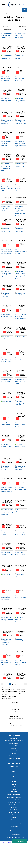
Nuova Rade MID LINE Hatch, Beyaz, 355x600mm (21, 480)
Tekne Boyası (14, 738)
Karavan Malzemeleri (14, 758)
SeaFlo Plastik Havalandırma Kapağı (7, 220)
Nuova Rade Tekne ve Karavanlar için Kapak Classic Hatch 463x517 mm (7, 523)
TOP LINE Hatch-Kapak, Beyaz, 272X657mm (7, 307)
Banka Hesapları (14, 812)
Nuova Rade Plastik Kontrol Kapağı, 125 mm (7, 242)
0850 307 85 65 (15, 835)
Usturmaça (14, 748)
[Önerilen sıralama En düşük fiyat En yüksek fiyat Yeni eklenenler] (14, 29)
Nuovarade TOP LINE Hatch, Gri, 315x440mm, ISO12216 (7, 156)
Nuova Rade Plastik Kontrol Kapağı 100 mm (21, 242)
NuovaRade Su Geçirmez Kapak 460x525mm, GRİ (20, 177)
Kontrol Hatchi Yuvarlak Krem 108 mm (7, 674)
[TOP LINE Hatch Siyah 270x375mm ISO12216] (7, 471)
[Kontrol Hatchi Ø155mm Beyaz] (7, 385)
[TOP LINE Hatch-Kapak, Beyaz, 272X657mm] (7, 298)
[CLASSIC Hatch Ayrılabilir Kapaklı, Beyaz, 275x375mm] (21, 536)
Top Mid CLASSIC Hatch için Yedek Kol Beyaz (21, 350)
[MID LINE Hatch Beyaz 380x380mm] (21, 493)
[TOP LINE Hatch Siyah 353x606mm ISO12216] (21, 450)
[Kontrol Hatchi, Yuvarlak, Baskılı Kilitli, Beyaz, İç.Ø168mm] (7, 623)
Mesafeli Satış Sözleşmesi (14, 794)
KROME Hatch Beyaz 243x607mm (7, 587)
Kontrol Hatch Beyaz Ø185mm (7, 436)
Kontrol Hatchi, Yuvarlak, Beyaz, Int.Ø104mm (21, 415)
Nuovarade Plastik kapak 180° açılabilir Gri (7, 134)
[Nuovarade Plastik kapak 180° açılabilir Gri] (7, 125)
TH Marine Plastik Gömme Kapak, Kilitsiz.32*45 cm (7, 47)
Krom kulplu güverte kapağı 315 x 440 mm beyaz (7, 610)
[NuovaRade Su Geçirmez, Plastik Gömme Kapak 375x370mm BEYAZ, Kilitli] (7, 169)
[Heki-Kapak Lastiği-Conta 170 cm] (7, 342)
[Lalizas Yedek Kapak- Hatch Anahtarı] (21, 60)
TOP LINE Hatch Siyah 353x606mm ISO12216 (21, 458)
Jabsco (14, 769)
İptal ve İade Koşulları (14, 800)
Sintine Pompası (14, 756)
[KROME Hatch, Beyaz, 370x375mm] (21, 558)
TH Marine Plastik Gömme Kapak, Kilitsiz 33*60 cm (7, 69)
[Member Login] (20, 4)
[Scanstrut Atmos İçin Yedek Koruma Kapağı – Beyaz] (21, 82)
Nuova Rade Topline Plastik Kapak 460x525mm (21, 263)
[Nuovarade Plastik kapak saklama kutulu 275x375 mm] (21, 125)
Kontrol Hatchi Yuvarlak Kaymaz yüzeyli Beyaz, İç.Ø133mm (7, 653)
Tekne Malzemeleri (14, 761)
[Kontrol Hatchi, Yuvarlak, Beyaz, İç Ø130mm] (21, 385)
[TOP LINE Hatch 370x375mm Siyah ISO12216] (7, 450)
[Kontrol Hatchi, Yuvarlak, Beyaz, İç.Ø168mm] (21, 623)
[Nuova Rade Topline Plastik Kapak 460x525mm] (21, 255)
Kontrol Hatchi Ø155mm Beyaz (7, 392)
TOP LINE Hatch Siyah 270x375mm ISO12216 (7, 479)
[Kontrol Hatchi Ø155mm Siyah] (21, 363)
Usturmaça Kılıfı (14, 751)
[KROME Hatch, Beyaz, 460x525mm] (7, 558)
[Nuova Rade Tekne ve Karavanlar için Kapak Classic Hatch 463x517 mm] (7, 515)
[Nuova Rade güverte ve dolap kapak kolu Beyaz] (21, 104)
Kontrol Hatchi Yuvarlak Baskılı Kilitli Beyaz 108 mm (21, 674)
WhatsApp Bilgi (20, 841)
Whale (14, 776)
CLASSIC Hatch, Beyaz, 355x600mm (21, 522)
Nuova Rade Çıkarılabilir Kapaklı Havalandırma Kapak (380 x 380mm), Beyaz (21, 286)
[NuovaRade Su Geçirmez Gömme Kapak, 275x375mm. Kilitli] (7, 190)
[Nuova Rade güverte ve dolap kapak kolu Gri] (7, 104)
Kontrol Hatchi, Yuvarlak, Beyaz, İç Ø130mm (20, 393)
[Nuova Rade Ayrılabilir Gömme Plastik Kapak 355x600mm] (7, 82)
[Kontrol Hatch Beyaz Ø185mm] (7, 428)
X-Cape (14, 786)
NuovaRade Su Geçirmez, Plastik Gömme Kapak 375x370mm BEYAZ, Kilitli (7, 178)
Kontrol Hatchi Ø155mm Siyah (20, 371)
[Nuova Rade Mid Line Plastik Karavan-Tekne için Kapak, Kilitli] (7, 255)
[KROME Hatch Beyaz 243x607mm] (7, 579)
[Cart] (23, 4)
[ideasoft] (6, 843)
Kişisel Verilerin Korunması (14, 797)
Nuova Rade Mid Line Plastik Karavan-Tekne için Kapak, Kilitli (7, 264)
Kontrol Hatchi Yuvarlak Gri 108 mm (21, 652)
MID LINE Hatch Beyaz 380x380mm (20, 501)
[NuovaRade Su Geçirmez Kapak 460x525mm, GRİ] (21, 169)
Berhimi (14, 771)
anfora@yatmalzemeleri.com (15, 837)
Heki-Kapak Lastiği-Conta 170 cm (7, 349)
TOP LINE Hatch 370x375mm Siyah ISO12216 (7, 458)
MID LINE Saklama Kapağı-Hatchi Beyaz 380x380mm (7, 501)
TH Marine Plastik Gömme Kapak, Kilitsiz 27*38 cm (20, 47)
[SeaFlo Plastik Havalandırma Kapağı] (7, 212)
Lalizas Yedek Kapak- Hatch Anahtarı (20, 69)
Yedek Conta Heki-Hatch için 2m (7, 328)
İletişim (14, 817)
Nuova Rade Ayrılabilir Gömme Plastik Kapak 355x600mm (7, 91)
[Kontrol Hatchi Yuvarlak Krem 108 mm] (7, 666)
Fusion (14, 774)
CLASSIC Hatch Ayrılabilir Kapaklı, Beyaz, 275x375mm (21, 545)
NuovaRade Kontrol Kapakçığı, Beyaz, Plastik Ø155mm (21, 199)
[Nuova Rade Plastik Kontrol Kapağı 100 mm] (21, 233)
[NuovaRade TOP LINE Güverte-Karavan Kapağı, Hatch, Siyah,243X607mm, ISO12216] (21, 212)
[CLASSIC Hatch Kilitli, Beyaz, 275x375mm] (7, 536)
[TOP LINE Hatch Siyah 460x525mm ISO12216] (21, 428)
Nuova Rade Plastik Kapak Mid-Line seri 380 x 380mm (7, 285)
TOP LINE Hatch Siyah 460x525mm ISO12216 (21, 437)
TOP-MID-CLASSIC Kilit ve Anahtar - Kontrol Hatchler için (21, 328)
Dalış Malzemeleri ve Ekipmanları (14, 740)
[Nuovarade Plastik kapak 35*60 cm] (21, 298)
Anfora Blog (14, 815)
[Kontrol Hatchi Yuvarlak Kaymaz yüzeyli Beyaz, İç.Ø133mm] (7, 644)
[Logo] (13, 4)
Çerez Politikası (14, 807)
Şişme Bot (14, 746)
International (14, 766)
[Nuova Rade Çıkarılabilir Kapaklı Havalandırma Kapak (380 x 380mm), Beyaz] (21, 277)
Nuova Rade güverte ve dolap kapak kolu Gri (7, 112)
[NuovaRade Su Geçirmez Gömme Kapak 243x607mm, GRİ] (21, 147)
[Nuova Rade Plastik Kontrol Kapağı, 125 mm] (7, 233)
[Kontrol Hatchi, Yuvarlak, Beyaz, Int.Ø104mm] (21, 406)
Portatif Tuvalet (14, 743)
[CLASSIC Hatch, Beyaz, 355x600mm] (21, 515)
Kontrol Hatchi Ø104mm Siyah (7, 414)
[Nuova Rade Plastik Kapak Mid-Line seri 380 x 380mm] (7, 277)
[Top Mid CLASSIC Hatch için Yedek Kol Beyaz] (21, 342)
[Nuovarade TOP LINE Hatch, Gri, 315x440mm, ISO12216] (7, 147)
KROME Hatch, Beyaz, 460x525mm (7, 565)
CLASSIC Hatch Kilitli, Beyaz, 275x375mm (7, 544)
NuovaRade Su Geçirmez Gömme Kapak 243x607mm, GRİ (21, 156)
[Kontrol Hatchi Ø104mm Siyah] (7, 406)
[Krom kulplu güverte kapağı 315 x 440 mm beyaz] (7, 601)
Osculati (14, 781)
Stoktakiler (5, 26)
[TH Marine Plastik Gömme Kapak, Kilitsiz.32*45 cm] (7, 39)
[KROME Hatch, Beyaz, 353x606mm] (21, 579)
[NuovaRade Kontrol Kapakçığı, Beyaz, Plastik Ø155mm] (21, 190)
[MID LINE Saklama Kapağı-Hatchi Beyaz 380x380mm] (7, 493)
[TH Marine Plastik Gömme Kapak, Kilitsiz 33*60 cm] (7, 60)
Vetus (14, 789)
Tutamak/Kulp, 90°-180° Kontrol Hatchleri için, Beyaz (7, 372)
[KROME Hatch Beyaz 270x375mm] (21, 601)
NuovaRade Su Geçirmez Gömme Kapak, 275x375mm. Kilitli (7, 199)
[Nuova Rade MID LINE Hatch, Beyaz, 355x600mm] (21, 471)
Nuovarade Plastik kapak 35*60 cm (20, 306)
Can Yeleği (14, 753)
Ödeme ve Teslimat (14, 802)
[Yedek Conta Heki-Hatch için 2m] (7, 320)
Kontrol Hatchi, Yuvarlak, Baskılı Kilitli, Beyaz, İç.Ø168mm (7, 631)
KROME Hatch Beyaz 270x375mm (21, 609)
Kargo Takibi (14, 810)
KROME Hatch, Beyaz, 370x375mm (20, 565)
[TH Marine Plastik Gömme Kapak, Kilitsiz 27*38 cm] (21, 39)
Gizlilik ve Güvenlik (14, 805)
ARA (24, 10)
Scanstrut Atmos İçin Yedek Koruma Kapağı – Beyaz (21, 90)
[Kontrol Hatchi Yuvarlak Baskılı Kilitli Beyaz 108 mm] (21, 666)
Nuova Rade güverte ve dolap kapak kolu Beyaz (20, 112)
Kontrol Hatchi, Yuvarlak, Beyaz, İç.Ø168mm (21, 631)
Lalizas (14, 784)
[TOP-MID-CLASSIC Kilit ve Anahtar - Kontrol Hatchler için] (21, 320)
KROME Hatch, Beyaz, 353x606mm (20, 587)
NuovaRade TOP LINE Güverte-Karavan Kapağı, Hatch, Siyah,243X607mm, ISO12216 (21, 221)
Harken (14, 779)
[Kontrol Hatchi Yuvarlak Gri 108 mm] (21, 644)
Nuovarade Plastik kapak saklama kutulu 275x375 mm (20, 134)
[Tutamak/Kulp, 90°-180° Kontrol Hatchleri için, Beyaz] (7, 363)
